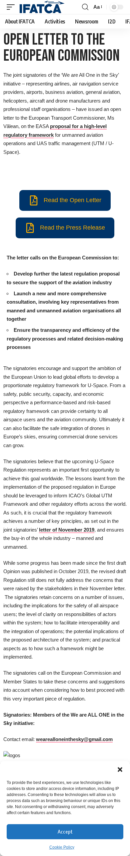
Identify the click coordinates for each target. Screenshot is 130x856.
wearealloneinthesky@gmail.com (74, 739)
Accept (65, 832)
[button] (120, 769)
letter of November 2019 (66, 530)
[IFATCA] (41, 7)
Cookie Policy (61, 847)
